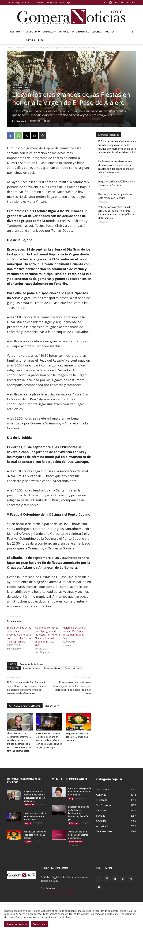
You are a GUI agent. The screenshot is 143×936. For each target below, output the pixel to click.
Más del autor (52, 705)
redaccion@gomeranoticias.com (58, 891)
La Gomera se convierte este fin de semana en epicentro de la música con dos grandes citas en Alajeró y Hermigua (49, 740)
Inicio (9, 47)
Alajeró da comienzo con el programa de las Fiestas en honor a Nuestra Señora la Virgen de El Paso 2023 (47, 636)
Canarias (48, 31)
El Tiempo (73, 823)
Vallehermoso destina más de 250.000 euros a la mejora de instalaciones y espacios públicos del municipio (116, 212)
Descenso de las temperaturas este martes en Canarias (115, 196)
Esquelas (97, 31)
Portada (15, 31)
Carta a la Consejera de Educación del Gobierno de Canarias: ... (79, 791)
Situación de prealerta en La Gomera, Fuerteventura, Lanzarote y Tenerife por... (78, 813)
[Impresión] (42, 135)
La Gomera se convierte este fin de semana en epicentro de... (35, 816)
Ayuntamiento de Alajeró (31, 664)
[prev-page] (9, 758)
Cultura (30, 40)
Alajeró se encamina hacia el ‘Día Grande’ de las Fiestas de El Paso (74, 633)
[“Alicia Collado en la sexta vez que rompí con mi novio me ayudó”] (59, 835)
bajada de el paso (31, 668)
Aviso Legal (65, 2)
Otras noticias (75, 841)
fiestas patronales (73, 668)
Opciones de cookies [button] (16, 924)
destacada (12, 729)
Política (109, 31)
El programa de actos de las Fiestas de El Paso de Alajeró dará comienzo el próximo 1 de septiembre (19, 634)
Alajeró (33, 47)
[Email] (34, 135)
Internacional (80, 31)
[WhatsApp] (18, 135)
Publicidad (52, 2)
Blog (41, 40)
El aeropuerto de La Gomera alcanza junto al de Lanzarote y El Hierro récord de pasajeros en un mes (72, 688)
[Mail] (116, 2)
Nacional (63, 31)
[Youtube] (133, 2)
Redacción (21, 121)
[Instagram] (110, 2)
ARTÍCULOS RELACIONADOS (24, 705)
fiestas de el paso (52, 668)
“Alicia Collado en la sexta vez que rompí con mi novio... (78, 835)
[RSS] (122, 2)
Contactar (39, 2)
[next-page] (15, 758)
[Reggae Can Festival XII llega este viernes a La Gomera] (78, 722)
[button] (132, 32)
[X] (127, 2)
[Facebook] (104, 2)
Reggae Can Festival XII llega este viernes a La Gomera (77, 737)
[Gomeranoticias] (71, 16)
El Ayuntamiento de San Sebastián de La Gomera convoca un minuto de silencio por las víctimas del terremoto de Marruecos (26, 688)
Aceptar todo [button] (39, 924)
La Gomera (31, 31)
